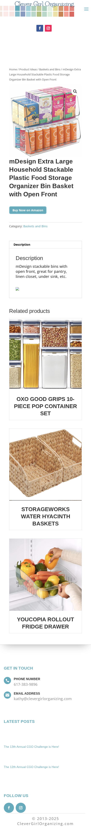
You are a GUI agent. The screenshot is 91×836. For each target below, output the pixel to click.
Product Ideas (28, 69)
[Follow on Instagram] (48, 28)
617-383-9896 (25, 684)
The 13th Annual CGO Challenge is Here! (31, 746)
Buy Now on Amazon (27, 210)
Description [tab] (22, 244)
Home (13, 69)
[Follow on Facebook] (39, 28)
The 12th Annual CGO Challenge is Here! (31, 767)
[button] (75, 91)
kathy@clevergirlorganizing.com (43, 698)
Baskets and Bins (49, 69)
